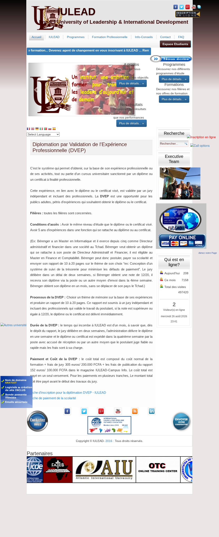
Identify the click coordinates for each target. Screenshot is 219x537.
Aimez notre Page (207, 253)
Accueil (36, 37)
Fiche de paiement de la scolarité (53, 398)
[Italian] (41, 129)
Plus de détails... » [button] (131, 83)
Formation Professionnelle (109, 37)
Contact (165, 37)
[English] (32, 129)
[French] (28, 129)
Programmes (75, 37)
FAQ (181, 37)
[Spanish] (54, 129)
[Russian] (50, 129)
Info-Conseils (144, 37)
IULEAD (76, 11)
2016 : (110, 441)
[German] (37, 129)
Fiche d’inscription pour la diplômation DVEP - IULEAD (68, 392)
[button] (36, 89)
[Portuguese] (45, 129)
